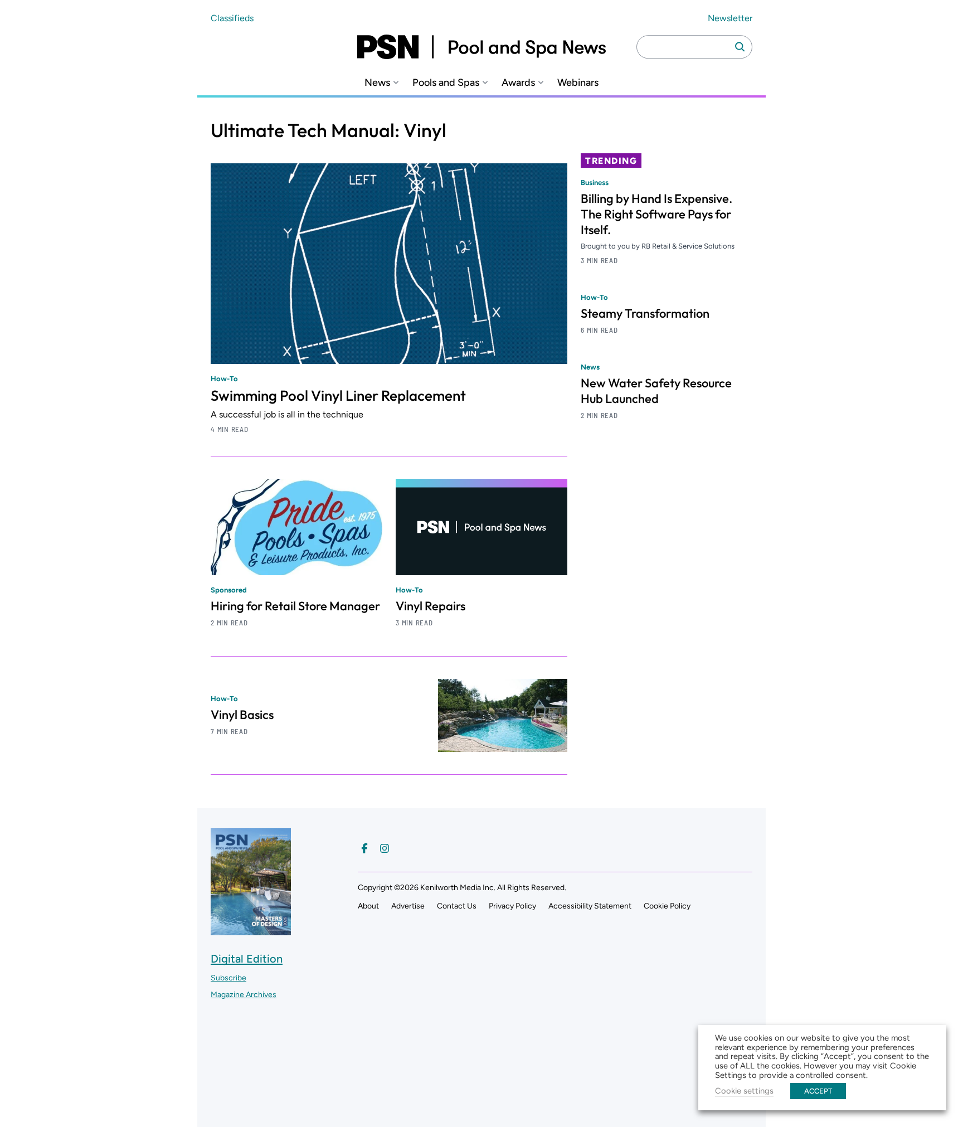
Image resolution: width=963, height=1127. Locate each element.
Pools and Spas (445, 83)
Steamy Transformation (645, 313)
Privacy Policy (512, 906)
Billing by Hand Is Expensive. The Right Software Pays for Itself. (656, 214)
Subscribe (228, 978)
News (377, 83)
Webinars (578, 83)
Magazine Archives (243, 994)
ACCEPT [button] (818, 1091)
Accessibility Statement (589, 906)
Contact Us (456, 906)
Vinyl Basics (242, 714)
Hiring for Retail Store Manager (295, 606)
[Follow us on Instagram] (384, 848)
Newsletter (730, 18)
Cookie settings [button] (744, 1091)
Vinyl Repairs (430, 606)
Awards (518, 83)
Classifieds (232, 18)
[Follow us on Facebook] (364, 848)
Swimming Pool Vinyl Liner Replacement (338, 395)
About (368, 906)
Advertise (408, 906)
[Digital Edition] (251, 930)
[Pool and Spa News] (481, 47)
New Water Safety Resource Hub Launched (656, 390)
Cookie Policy (667, 906)
